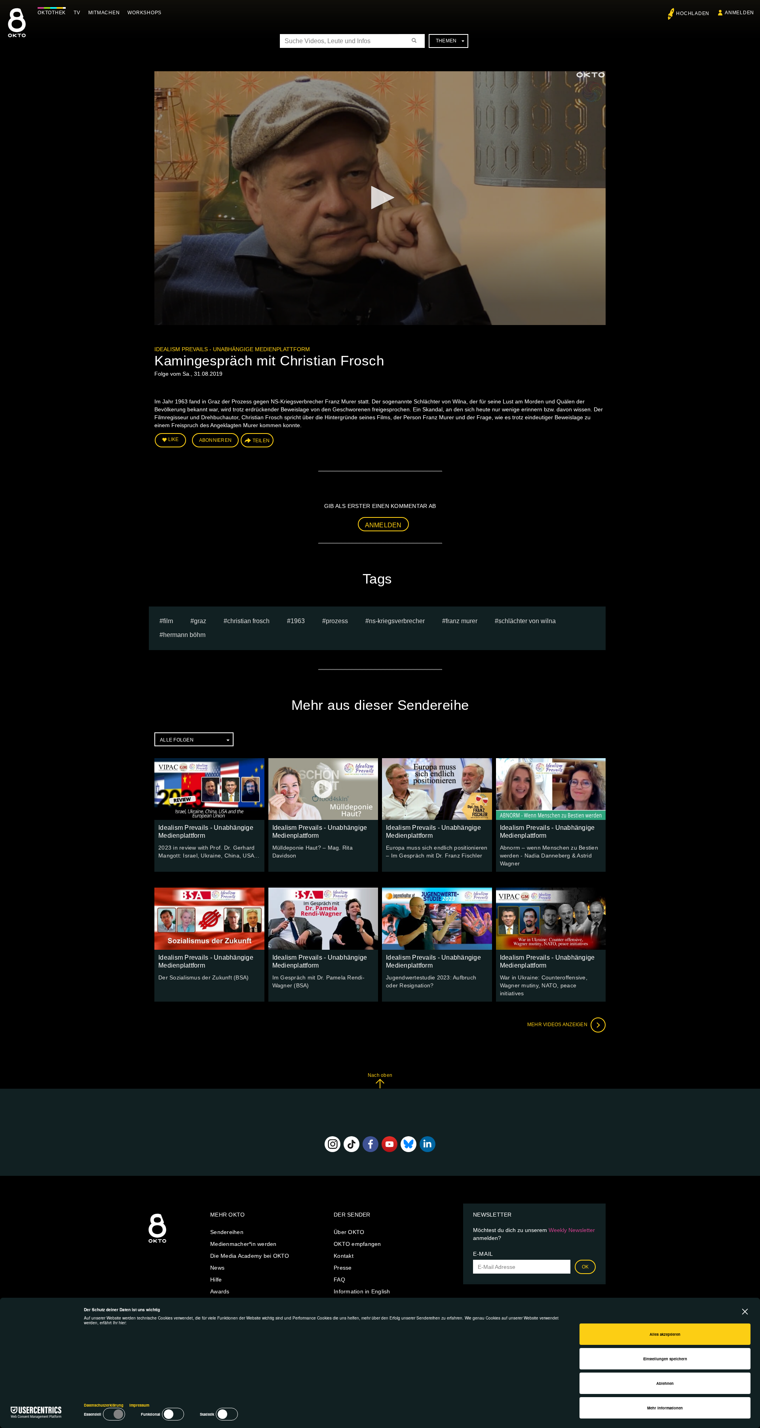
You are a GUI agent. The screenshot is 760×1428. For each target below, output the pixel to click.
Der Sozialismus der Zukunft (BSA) (203, 977)
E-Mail (483, 1254)
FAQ (339, 1279)
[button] (380, 197)
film (168, 621)
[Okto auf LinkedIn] (427, 1144)
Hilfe (216, 1279)
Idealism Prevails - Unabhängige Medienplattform (232, 349)
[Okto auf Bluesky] (408, 1144)
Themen (446, 41)
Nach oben (380, 1075)
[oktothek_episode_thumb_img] (209, 789)
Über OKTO (349, 1232)
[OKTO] (17, 29)
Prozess (337, 621)
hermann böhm (184, 634)
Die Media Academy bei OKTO (249, 1256)
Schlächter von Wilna (527, 621)
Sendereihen (226, 1232)
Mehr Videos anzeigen (558, 1024)
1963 (298, 621)
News (217, 1267)
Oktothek (52, 12)
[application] (380, 198)
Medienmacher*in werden (243, 1244)
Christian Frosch (248, 621)
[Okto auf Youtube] (389, 1144)
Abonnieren (215, 440)
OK (585, 1267)
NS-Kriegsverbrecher (397, 621)
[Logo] (590, 75)
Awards (220, 1291)
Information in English (362, 1291)
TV (77, 12)
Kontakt (343, 1256)
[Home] (157, 1243)
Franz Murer (461, 621)
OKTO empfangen (357, 1244)
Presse (343, 1267)
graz (200, 621)
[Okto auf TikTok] (351, 1144)
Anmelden (383, 525)
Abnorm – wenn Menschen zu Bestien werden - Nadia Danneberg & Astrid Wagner (549, 855)
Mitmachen (104, 12)
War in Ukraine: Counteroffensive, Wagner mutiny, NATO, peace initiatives (543, 985)
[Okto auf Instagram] (332, 1144)
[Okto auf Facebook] (370, 1144)
